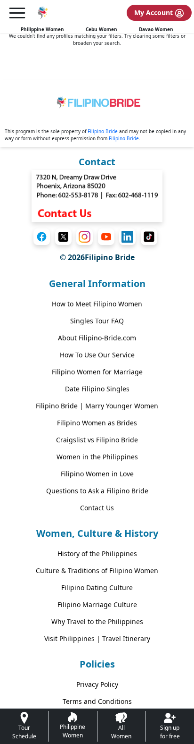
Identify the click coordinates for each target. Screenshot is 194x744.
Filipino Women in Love (97, 473)
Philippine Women (42, 29)
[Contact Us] (97, 195)
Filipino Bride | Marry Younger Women (97, 405)
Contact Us (97, 507)
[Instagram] (84, 236)
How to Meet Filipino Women (97, 303)
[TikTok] (149, 236)
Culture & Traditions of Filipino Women (97, 570)
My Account (154, 12)
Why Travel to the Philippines (97, 621)
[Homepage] (42, 13)
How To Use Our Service (97, 354)
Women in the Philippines (97, 456)
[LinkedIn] (127, 236)
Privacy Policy (97, 684)
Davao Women (156, 29)
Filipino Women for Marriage (97, 371)
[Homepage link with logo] (97, 104)
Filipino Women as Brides (97, 422)
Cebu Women (101, 29)
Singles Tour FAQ (97, 320)
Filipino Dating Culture (97, 587)
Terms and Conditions (97, 701)
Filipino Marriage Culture (97, 604)
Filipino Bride (103, 131)
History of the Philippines (97, 553)
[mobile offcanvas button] (17, 13)
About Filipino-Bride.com (97, 337)
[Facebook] (41, 236)
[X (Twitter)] (63, 236)
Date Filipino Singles (97, 388)
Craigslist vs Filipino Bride (97, 439)
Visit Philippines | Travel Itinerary (97, 638)
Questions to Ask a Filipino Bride (97, 490)
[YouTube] (106, 236)
